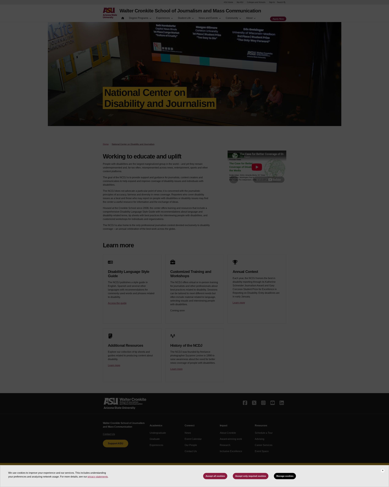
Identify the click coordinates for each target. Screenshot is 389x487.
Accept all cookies (215, 476)
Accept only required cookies (250, 476)
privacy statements (98, 476)
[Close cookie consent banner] (383, 470)
